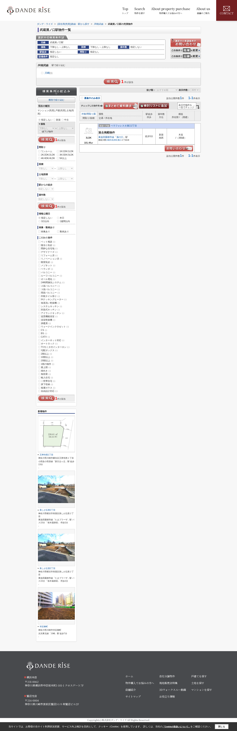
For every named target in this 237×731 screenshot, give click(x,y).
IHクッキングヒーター (53, 299)
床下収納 (47, 384)
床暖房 (46, 323)
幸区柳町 (44, 626)
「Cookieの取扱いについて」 (176, 726)
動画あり (64, 231)
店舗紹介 (130, 690)
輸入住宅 (47, 377)
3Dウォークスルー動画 (172, 690)
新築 (58, 119)
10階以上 (47, 357)
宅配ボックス (49, 350)
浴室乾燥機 (48, 320)
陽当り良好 (48, 245)
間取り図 (91, 114)
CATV (45, 337)
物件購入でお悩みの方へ (139, 683)
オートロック (49, 343)
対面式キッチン (50, 309)
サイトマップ (133, 696)
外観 (84, 114)
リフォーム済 (49, 255)
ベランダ (47, 269)
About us (203, 10)
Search (139, 10)
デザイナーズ (49, 252)
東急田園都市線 (106, 137)
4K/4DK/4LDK (48, 158)
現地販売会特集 (168, 683)
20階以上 (47, 360)
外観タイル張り (50, 296)
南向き (46, 370)
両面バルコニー (50, 292)
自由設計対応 (49, 391)
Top (125, 10)
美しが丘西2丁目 (47, 510)
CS (44, 330)
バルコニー (48, 272)
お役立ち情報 (167, 696)
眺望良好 (47, 262)
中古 (66, 119)
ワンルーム (46, 151)
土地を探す (197, 683)
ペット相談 (48, 241)
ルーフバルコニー (51, 275)
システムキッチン (51, 306)
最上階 (46, 367)
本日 (62, 218)
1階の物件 (47, 364)
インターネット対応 (52, 340)
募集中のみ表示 (92, 98)
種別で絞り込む (56, 100)
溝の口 (119, 137)
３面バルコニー (50, 289)
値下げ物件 (47, 131)
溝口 (119, 140)
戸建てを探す (199, 676)
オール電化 (48, 279)
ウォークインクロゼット (55, 326)
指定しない (46, 119)
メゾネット (48, 265)
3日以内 (45, 221)
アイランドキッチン (52, 313)
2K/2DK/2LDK (48, 154)
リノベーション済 (51, 258)
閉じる (221, 726)
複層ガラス (48, 387)
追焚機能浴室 (49, 316)
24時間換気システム (52, 282)
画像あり (45, 231)
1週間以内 (65, 221)
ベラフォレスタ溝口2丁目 (124, 125)
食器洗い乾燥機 (50, 303)
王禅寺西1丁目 (46, 454)
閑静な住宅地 (49, 248)
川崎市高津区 (111, 140)
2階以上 (46, 354)
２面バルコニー (50, 286)
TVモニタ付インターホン (55, 347)
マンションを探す (201, 690)
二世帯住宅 (48, 381)
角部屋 (46, 374)
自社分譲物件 (167, 676)
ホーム (129, 676)
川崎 (48, 72)
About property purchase (170, 10)
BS (44, 333)
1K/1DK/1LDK (67, 151)
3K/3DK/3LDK (67, 154)
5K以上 (63, 158)
